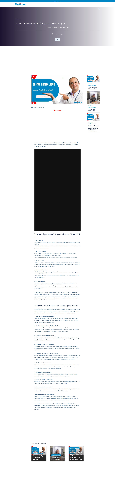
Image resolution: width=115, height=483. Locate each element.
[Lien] (99, 9)
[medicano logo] (20, 4)
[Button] (57, 39)
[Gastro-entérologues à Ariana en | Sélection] (38, 447)
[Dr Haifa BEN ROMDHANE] (57, 447)
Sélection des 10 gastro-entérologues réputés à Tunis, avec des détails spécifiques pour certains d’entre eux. (76, 455)
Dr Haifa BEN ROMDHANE (55, 458)
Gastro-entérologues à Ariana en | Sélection (39, 457)
